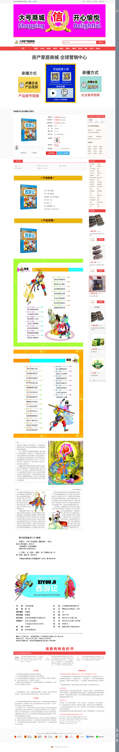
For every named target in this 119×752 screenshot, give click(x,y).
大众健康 (99, 182)
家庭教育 (99, 184)
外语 (98, 197)
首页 (83, 1)
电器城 (61, 48)
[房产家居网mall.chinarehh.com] (22, 42)
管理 (98, 200)
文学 (91, 195)
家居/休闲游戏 (93, 177)
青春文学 (99, 195)
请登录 (29, 1)
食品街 (95, 151)
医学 (98, 168)
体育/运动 (99, 177)
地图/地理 (92, 180)
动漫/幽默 (99, 191)
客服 (117, 11)
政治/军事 (92, 186)
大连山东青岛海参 (93, 296)
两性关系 (92, 184)
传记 (98, 193)
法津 (91, 188)
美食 (98, 180)
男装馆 (95, 153)
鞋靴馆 (100, 153)
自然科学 (99, 173)
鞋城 (86, 48)
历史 (98, 204)
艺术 (91, 193)
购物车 (117, 731)
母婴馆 (74, 48)
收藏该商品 (23, 153)
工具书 (98, 164)
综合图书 (92, 164)
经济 (98, 175)
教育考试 (99, 166)
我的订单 (89, 1)
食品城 (98, 48)
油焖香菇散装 (93, 375)
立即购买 (51, 153)
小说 (98, 206)
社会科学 (92, 204)
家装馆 (68, 48)
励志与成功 (100, 202)
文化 (98, 188)
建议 (117, 736)
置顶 (117, 741)
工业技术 (92, 173)
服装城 (49, 48)
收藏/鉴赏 (92, 191)
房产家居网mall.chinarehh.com (58, 733)
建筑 (98, 171)
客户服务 (95, 1)
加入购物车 (63, 153)
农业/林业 (92, 171)
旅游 (91, 202)
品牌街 (36, 48)
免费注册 (35, 1)
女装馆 (89, 153)
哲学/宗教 (99, 186)
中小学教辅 (92, 168)
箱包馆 (80, 48)
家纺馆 (89, 146)
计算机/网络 (92, 200)
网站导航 (101, 1)
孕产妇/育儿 (92, 197)
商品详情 (18, 161)
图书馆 (92, 48)
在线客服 (34, 153)
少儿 (91, 206)
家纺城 (42, 48)
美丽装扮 (92, 182)
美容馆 (55, 48)
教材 (91, 166)
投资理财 (92, 175)
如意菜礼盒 (93, 351)
